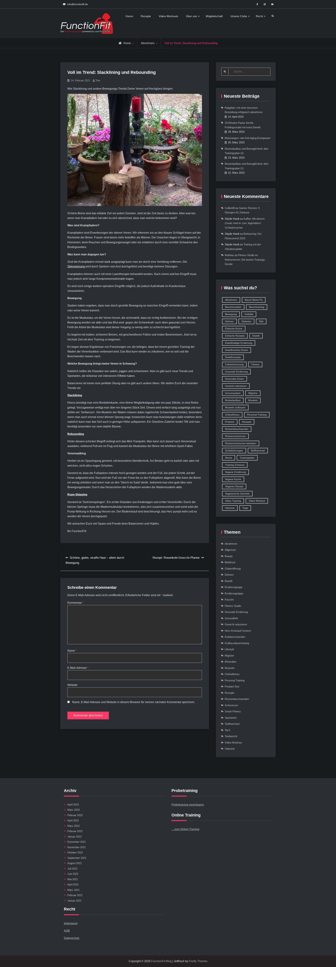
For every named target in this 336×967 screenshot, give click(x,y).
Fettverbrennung (234, 364)
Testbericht (231, 736)
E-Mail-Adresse (77, 667)
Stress (228, 457)
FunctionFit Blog (161, 961)
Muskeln (253, 400)
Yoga (245, 508)
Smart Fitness (233, 711)
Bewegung (231, 314)
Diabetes (246, 321)
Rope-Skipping (77, 494)
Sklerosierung (76, 266)
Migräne (252, 393)
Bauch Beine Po (253, 299)
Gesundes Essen (234, 378)
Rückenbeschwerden (236, 429)
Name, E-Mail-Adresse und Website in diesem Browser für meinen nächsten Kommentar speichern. (133, 702)
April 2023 (73, 804)
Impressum (71, 923)
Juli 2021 (72, 868)
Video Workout (257, 500)
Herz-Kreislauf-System (238, 630)
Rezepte (146, 16)
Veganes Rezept (234, 486)
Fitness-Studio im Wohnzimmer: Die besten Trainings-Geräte (245, 260)
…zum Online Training (185, 829)
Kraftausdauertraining (237, 643)
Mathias (229, 255)
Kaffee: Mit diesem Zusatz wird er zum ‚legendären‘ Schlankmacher (245, 223)
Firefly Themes (198, 961)
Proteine (229, 421)
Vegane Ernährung (235, 472)
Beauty (229, 556)
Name (72, 650)
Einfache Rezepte (235, 335)
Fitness (255, 364)
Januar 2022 (74, 836)
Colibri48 (230, 208)
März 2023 (73, 809)
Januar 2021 (74, 900)
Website (72, 684)
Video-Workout (233, 742)
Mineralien (230, 661)
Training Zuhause (234, 464)
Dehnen (229, 321)
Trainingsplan (247, 457)
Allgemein (230, 549)
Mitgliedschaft (214, 16)
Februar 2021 (75, 895)
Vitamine (230, 508)
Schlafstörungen (234, 450)
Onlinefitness (232, 414)
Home (129, 16)
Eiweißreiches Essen (236, 350)
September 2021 (76, 857)
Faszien (229, 599)
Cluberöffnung (233, 568)
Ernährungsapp (233, 587)
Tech (227, 730)
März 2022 (73, 825)
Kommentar (75, 602)
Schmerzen (231, 705)
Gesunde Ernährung (236, 371)
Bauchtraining (256, 307)
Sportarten (231, 717)
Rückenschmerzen (235, 436)
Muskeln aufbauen (235, 407)
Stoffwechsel (258, 450)
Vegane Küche (233, 479)
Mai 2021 (72, 879)
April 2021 (73, 884)
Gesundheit (231, 618)
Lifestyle (229, 649)
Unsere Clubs (238, 16)
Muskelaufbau (233, 400)
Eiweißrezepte (233, 357)
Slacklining (74, 395)
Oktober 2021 (75, 852)
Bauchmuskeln (233, 307)
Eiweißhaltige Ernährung (238, 342)
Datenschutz (71, 938)
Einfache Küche (233, 328)
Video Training (233, 500)
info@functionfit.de (77, 4)
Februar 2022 (75, 831)
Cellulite (248, 314)
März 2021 (73, 889)
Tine (97, 80)
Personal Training (257, 414)
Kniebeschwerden (235, 636)
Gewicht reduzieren (236, 386)
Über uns (191, 16)
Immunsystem (233, 393)
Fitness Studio (233, 605)
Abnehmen (148, 43)
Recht (259, 16)
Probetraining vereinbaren (188, 804)
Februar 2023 (75, 815)
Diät (261, 321)
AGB (67, 930)
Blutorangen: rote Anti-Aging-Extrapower (247, 138)
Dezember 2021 (76, 841)
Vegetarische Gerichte (237, 493)
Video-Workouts (168, 16)
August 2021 (74, 863)
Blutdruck (230, 562)
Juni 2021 (72, 873)
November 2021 (76, 847)
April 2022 (73, 820)
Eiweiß (256, 335)
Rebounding (75, 433)
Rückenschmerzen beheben (240, 443)
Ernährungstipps (234, 593)
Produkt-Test (232, 686)
